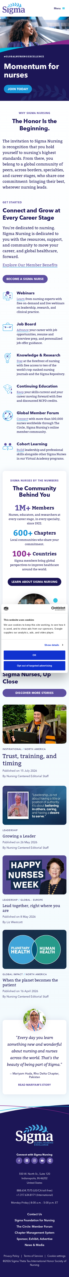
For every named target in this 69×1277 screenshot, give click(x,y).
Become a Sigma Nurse (25, 279)
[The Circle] (50, 1160)
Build (20, 450)
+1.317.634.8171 (26, 1194)
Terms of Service (33, 1255)
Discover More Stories (34, 693)
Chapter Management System (34, 1232)
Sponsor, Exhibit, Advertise (34, 1239)
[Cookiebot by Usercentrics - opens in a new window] (51, 608)
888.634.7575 (24, 1190)
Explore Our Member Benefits (30, 265)
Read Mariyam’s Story (34, 1084)
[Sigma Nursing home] (14, 8)
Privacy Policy (11, 1255)
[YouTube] (42, 1160)
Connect (22, 419)
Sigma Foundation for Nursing (35, 1220)
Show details (51, 645)
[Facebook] (19, 1160)
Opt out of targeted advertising (34, 665)
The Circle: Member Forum (34, 1226)
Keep (20, 392)
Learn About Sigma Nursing (35, 582)
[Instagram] (34, 1160)
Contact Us (34, 1214)
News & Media (34, 1245)
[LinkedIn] (27, 1160)
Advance (23, 330)
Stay (20, 361)
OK (34, 655)
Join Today (18, 89)
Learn (21, 299)
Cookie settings (56, 1255)
